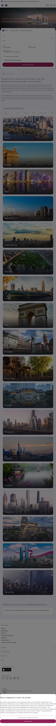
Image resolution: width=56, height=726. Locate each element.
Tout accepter (28, 721)
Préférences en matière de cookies (28, 717)
